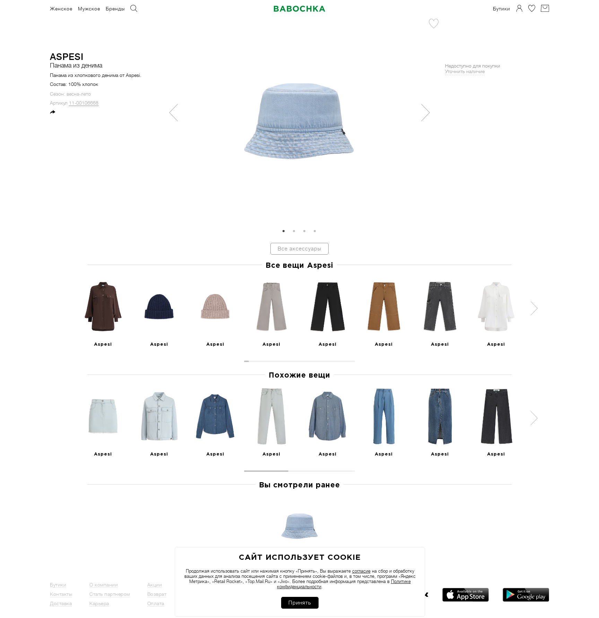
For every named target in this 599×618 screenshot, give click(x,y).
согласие (361, 571)
